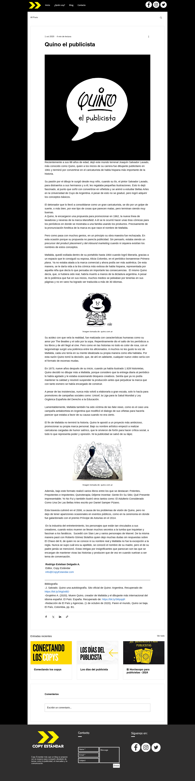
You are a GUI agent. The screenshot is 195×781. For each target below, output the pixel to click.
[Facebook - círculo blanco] (148, 4)
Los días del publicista (94, 669)
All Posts (34, 17)
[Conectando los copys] (51, 652)
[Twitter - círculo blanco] (163, 4)
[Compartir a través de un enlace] (67, 616)
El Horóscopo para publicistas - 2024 (138, 671)
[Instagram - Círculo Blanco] (156, 4)
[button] (161, 17)
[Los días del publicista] (97, 652)
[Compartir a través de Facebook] (46, 616)
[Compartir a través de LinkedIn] (60, 616)
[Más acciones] (148, 36)
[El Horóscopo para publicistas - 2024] (143, 652)
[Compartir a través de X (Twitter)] (53, 616)
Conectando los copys (47, 669)
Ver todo (161, 636)
